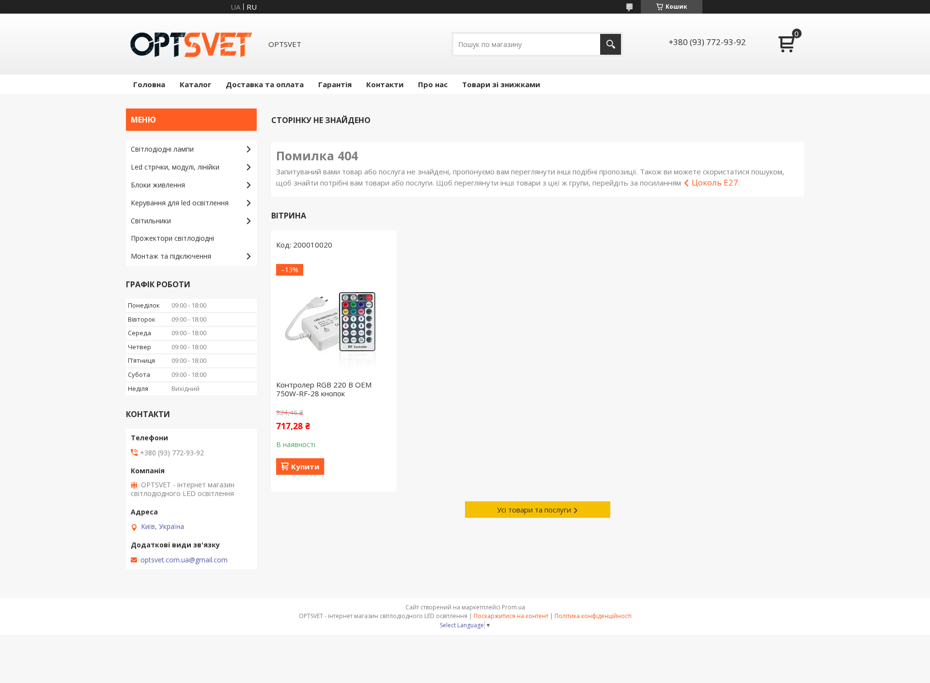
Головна (149, 84)
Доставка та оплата (265, 84)
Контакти (384, 84)
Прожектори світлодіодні (172, 238)
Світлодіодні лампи (162, 149)
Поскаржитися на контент (511, 616)
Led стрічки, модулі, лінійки (175, 166)
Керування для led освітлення (180, 202)
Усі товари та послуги (534, 509)
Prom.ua (513, 607)
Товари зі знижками (501, 84)
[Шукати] (610, 44)
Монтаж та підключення (171, 256)
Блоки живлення (158, 184)
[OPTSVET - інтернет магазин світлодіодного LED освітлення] (191, 44)
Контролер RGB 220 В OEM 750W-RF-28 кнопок (324, 389)
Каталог (195, 84)
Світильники (151, 220)
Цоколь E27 (715, 182)
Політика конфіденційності (593, 616)
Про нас (433, 84)
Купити (305, 466)
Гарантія (335, 84)
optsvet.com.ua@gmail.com (184, 560)
